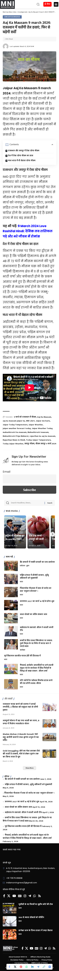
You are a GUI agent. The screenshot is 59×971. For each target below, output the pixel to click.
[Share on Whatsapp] (27, 967)
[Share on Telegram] (38, 967)
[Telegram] (29, 896)
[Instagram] (25, 896)
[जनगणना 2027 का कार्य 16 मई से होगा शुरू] (11, 605)
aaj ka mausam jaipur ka (14, 421)
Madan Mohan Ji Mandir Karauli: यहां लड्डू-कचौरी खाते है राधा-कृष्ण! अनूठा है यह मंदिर (21, 737)
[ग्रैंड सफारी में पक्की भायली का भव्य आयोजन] (11, 566)
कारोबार (22, 650)
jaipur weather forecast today (17, 428)
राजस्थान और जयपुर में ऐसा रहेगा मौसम (23, 150)
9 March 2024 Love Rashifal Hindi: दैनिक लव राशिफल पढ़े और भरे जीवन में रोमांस (28, 231)
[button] (28, 4)
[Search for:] (27, 503)
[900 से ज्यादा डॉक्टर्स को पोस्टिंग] (9, 921)
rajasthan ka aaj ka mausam (42, 436)
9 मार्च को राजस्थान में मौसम (25, 417)
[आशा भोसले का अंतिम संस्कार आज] (11, 618)
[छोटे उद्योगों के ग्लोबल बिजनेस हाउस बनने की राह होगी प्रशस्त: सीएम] (11, 684)
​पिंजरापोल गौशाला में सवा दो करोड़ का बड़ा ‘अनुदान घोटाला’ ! (35, 590)
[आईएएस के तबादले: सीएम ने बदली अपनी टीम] (11, 631)
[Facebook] (4, 896)
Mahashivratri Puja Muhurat (16, 436)
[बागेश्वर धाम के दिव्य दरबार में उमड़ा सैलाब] (9, 934)
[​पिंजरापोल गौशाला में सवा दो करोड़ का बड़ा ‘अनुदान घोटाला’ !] (11, 592)
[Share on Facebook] (9, 967)
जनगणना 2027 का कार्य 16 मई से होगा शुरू (37, 601)
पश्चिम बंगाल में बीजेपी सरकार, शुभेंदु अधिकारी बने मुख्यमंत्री (34, 577)
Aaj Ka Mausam (44, 417)
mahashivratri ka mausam (14, 432)
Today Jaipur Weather (13, 443)
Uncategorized (22, 12)
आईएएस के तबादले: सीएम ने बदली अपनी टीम (36, 629)
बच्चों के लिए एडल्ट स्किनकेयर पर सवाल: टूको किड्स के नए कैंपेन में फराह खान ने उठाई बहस (36, 643)
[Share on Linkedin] (32, 967)
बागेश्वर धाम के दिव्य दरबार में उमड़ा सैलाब (36, 930)
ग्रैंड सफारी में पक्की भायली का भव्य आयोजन (37, 562)
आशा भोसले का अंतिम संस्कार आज (33, 614)
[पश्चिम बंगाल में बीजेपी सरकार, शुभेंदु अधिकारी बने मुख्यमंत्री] (11, 579)
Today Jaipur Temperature (38, 440)
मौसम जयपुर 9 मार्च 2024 (46, 443)
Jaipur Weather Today (42, 428)
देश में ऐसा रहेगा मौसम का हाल (20, 155)
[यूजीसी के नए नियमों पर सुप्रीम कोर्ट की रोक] (9, 908)
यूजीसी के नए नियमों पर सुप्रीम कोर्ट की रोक (36, 904)
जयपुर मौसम (29, 443)
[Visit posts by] (6, 46)
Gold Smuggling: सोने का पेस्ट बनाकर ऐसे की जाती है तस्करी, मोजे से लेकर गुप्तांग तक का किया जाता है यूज (21, 754)
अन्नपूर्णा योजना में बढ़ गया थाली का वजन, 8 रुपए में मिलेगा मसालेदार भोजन (21, 722)
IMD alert (30, 421)
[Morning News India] (7, 948)
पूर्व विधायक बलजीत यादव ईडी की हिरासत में (22, 655)
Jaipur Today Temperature (15, 424)
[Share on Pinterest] (21, 967)
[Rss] (39, 896)
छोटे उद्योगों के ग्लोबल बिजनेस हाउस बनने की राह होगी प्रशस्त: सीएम (36, 682)
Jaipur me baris (43, 421)
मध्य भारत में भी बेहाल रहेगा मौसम (21, 160)
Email (6, 472)
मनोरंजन (22, 566)
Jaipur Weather (36, 424)
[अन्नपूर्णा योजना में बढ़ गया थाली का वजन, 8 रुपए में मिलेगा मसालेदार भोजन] (49, 723)
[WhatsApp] (34, 896)
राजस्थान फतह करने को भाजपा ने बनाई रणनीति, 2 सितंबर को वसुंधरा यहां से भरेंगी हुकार (20, 707)
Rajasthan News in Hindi (14, 440)
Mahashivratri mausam (38, 432)
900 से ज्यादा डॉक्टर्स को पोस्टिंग (31, 917)
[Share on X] (15, 967)
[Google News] (20, 896)
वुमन (27, 566)
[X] (9, 896)
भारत (21, 582)
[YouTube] (14, 896)
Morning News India (9, 12)
